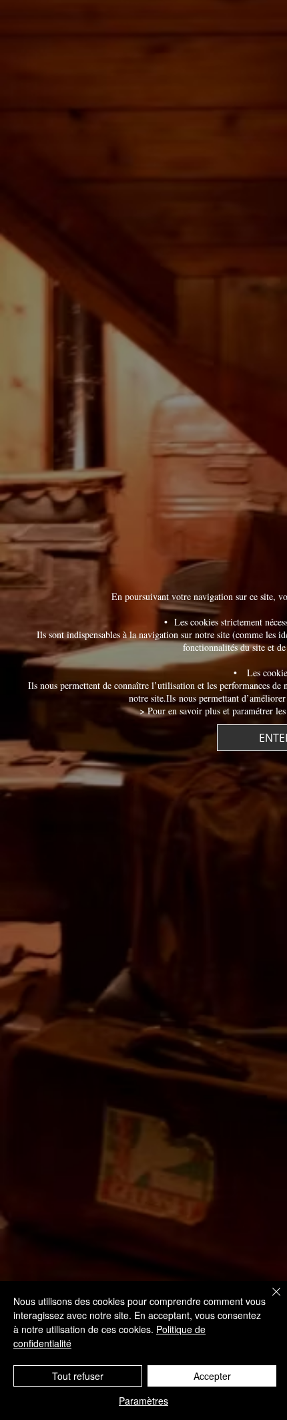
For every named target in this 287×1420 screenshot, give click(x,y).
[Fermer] (268, 1300)
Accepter (212, 1376)
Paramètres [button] (143, 1400)
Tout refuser (77, 1376)
